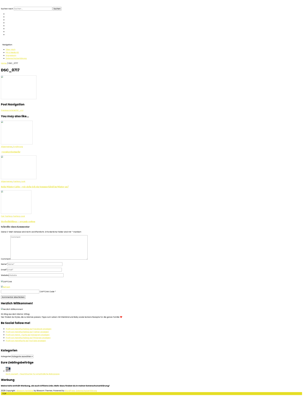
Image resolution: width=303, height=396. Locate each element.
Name (4, 264)
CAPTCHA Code (47, 291)
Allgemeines (6, 146)
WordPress (70, 390)
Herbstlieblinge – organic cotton (18, 221)
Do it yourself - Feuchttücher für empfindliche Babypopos (33, 374)
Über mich (10, 49)
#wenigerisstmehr (10, 151)
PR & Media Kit (12, 52)
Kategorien (6, 356)
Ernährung (18, 146)
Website (5, 275)
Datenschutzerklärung (16, 58)
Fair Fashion (6, 216)
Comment (6, 259)
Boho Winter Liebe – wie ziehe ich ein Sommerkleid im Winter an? (35, 186)
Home (4, 63)
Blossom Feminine (25, 390)
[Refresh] (5, 287)
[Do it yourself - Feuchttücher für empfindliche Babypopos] (8, 371)
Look (23, 181)
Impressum (11, 55)
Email (4, 269)
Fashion (16, 181)
